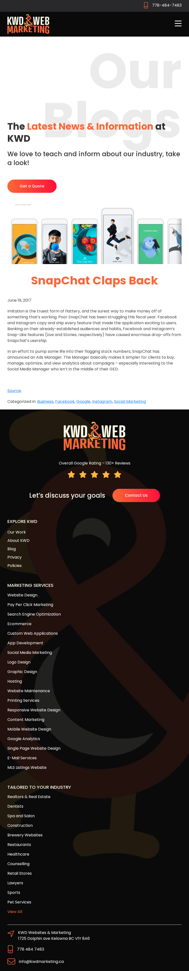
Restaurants (19, 844)
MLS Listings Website (27, 767)
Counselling (18, 864)
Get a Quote (32, 186)
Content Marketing (25, 719)
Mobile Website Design (29, 729)
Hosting (14, 681)
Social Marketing (130, 401)
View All (14, 912)
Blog (11, 549)
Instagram (102, 401)
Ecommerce (19, 624)
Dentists (15, 806)
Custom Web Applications (32, 633)
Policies (14, 565)
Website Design (22, 595)
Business (45, 401)
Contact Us (136, 495)
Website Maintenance (28, 691)
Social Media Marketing (29, 652)
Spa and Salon (21, 816)
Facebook (65, 401)
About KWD (18, 540)
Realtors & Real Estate (28, 797)
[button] (178, 24)
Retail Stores (19, 873)
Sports (13, 892)
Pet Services (19, 902)
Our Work (16, 532)
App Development (25, 643)
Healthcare (18, 854)
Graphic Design (22, 672)
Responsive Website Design (33, 710)
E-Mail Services (22, 758)
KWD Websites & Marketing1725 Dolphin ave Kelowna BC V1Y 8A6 (54, 935)
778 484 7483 (30, 949)
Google (83, 401)
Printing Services (23, 700)
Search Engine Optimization (34, 614)
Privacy (14, 557)
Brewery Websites (25, 835)
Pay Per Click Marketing (30, 604)
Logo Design (19, 662)
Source (14, 391)
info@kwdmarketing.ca (41, 961)
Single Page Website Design (34, 748)
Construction (20, 825)
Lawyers (15, 883)
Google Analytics (23, 739)
